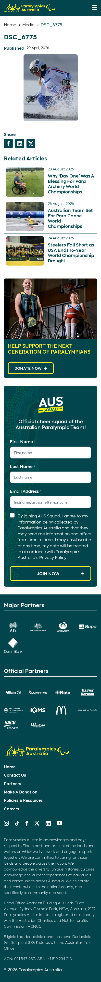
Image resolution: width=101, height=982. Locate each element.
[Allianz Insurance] (13, 692)
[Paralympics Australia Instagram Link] (6, 824)
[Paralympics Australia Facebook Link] (26, 824)
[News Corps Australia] (87, 710)
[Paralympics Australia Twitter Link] (36, 824)
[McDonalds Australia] (63, 710)
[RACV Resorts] (13, 725)
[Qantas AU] (38, 692)
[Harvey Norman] (87, 692)
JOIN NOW (48, 573)
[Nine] (63, 692)
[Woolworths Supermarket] (63, 626)
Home (10, 24)
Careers (11, 808)
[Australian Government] (38, 626)
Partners (12, 783)
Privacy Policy (52, 557)
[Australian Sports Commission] (13, 626)
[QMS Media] (38, 710)
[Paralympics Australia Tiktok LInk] (17, 824)
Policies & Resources (23, 800)
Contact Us (15, 775)
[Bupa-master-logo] (87, 626)
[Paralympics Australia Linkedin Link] (48, 824)
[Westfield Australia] (38, 725)
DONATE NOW (28, 368)
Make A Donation (20, 792)
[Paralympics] (29, 9)
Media (28, 24)
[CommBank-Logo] (13, 645)
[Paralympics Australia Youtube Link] (60, 823)
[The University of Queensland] (13, 710)
